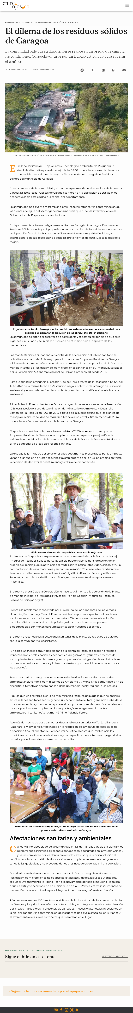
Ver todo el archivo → (115, 956)
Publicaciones (23, 22)
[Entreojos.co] (17, 6)
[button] (82, 70)
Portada (9, 22)
